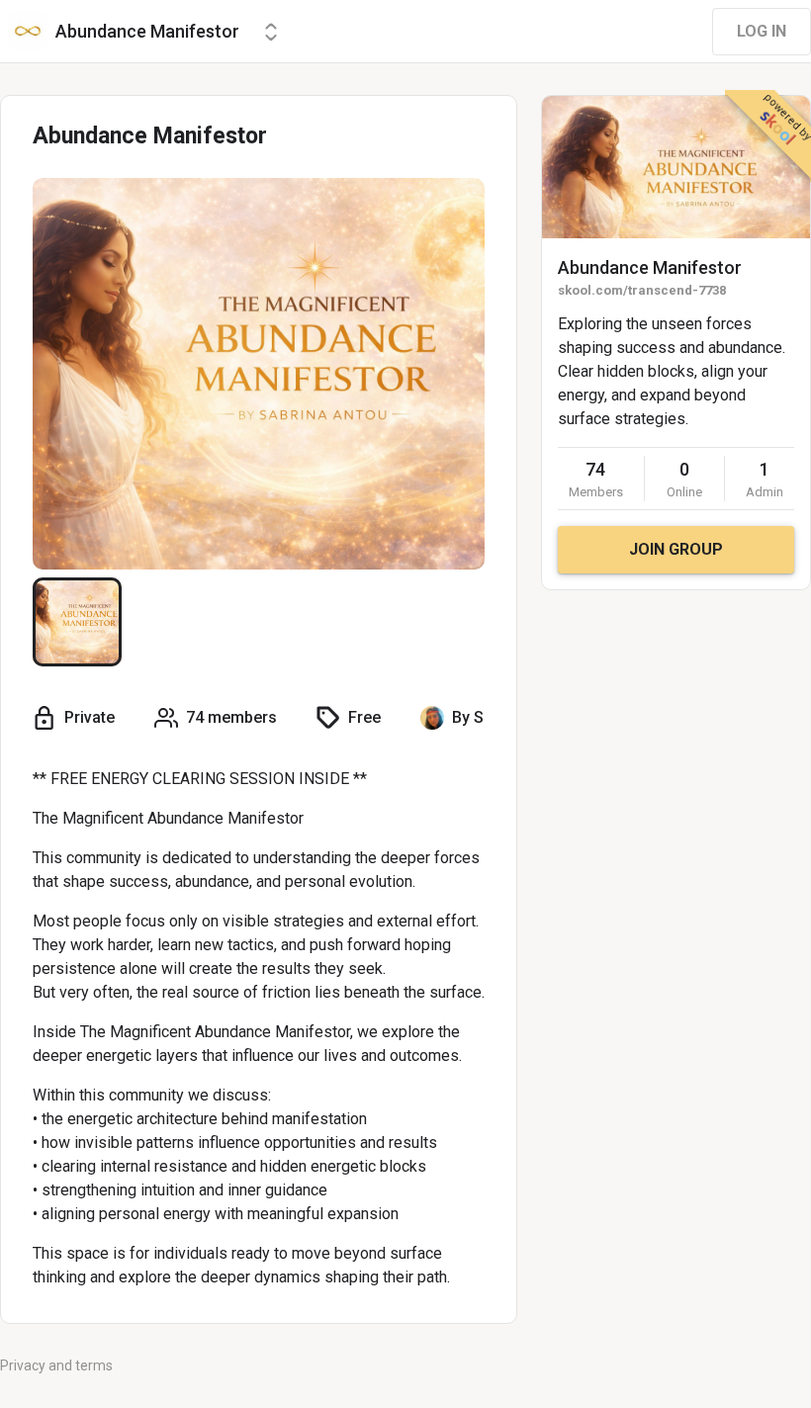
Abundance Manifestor (650, 267)
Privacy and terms (56, 1365)
